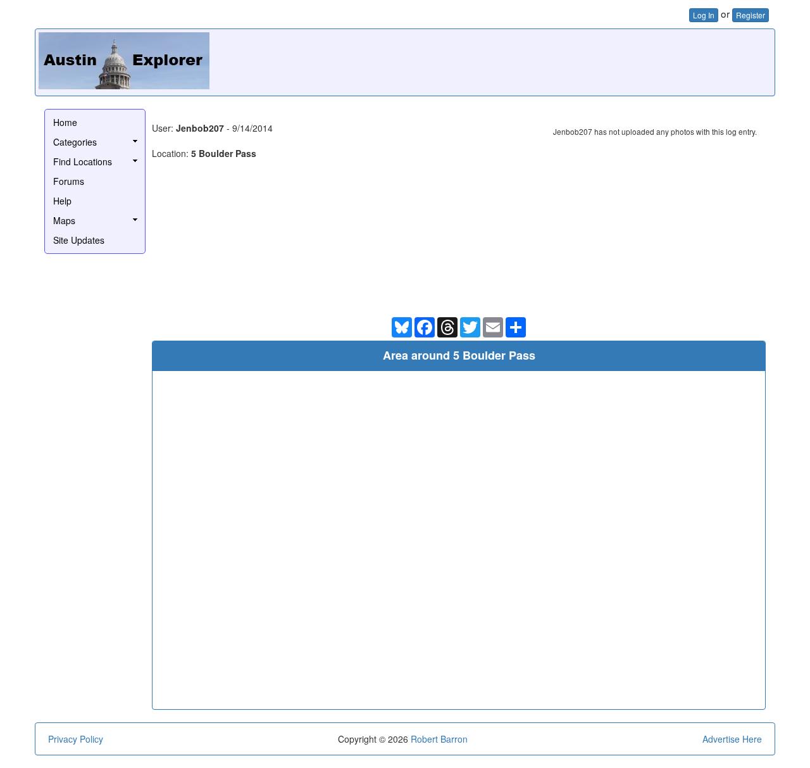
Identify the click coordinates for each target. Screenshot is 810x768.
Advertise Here (732, 739)
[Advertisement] (541, 60)
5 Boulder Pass (223, 153)
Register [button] (750, 14)
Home (65, 122)
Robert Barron (439, 739)
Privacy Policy (75, 739)
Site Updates (78, 240)
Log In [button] (703, 14)
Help (62, 200)
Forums (68, 181)
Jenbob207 (200, 128)
